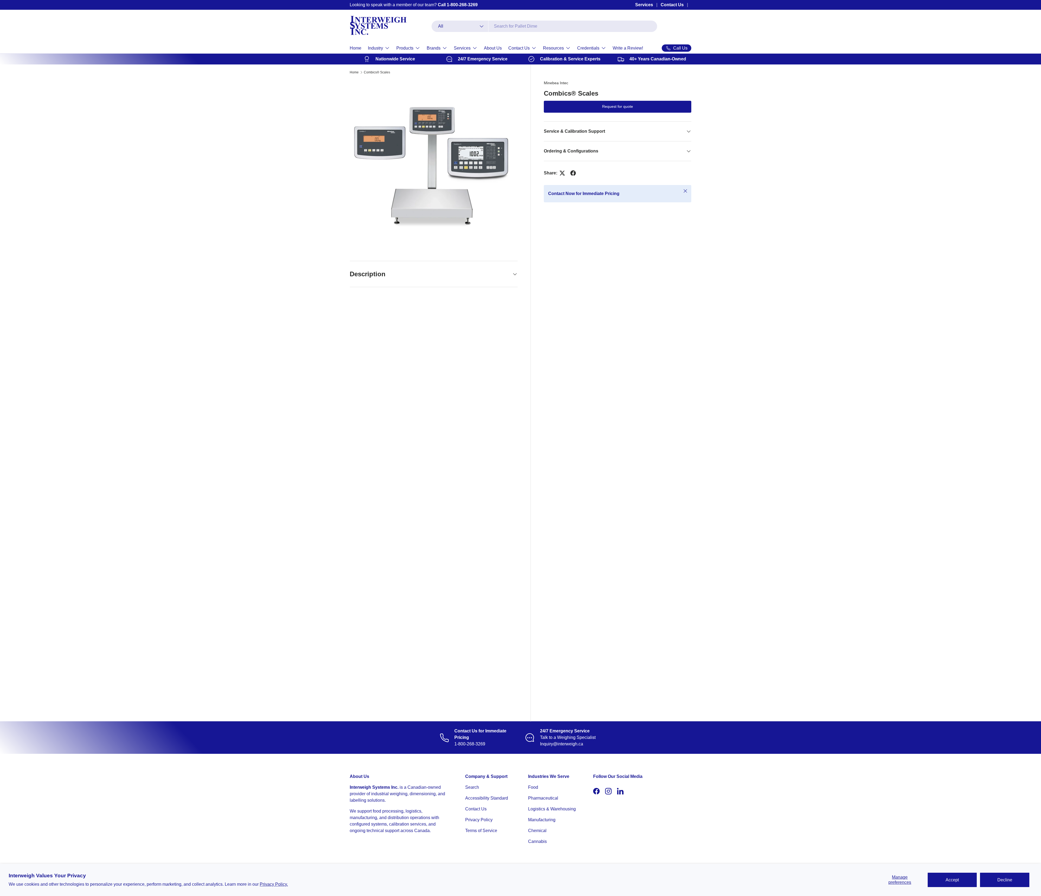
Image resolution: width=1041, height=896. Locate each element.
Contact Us (672, 4)
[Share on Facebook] (573, 173)
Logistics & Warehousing (552, 809)
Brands (434, 48)
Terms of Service (481, 830)
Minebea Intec (556, 83)
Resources (553, 48)
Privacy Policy (479, 819)
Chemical (537, 830)
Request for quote (617, 106)
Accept (952, 880)
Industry (375, 48)
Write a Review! (628, 48)
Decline (1004, 880)
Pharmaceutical (543, 798)
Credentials (588, 48)
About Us (493, 48)
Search (472, 787)
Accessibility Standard (486, 798)
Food (533, 787)
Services (644, 4)
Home (355, 48)
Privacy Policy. (274, 884)
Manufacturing (541, 819)
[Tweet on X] (562, 173)
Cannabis (537, 841)
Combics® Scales (377, 72)
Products (404, 48)
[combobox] (544, 26)
